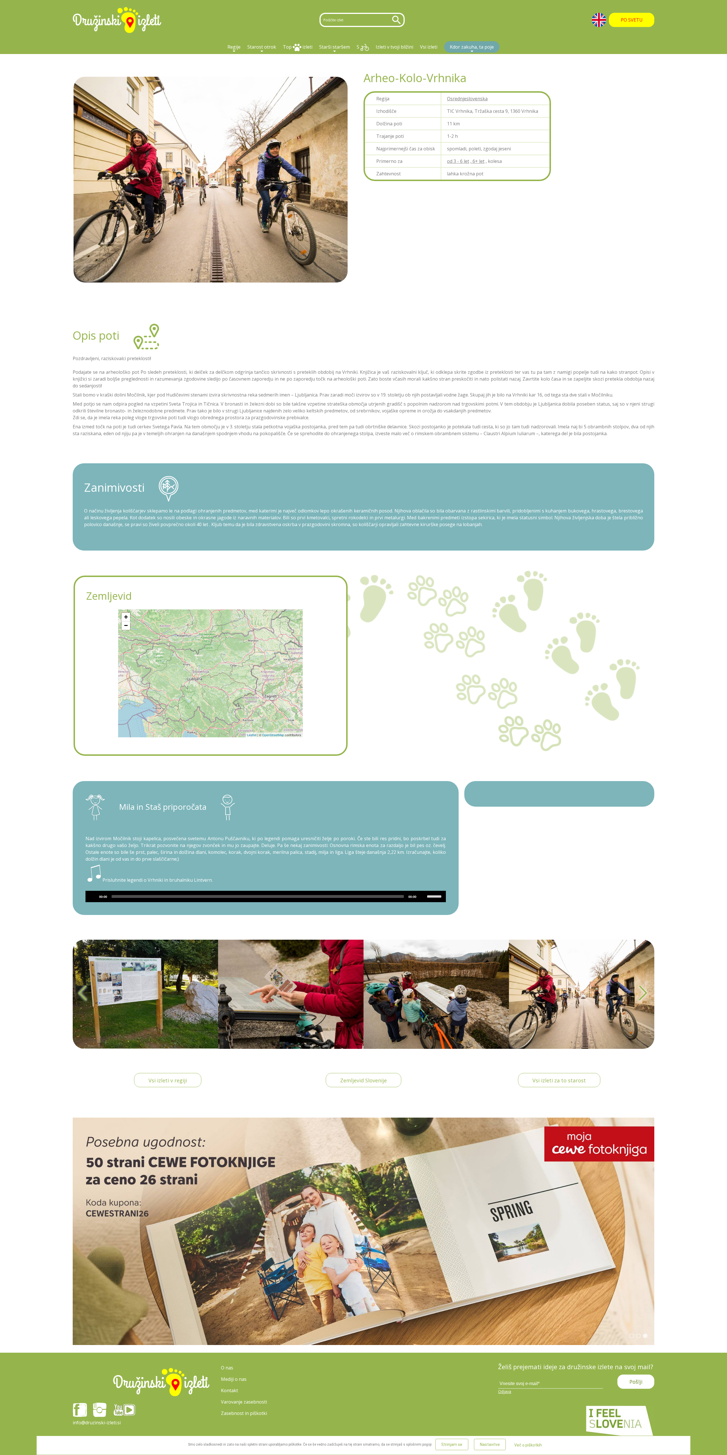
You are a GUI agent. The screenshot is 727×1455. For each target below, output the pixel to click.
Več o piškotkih (528, 1445)
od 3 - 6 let (458, 161)
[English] (599, 20)
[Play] (93, 896)
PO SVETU (632, 20)
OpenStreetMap (273, 734)
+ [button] (126, 616)
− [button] (126, 625)
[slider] (435, 896)
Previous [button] (83, 994)
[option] (145, 994)
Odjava (504, 1391)
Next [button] (643, 994)
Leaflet (251, 734)
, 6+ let (477, 161)
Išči (397, 20)
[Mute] (422, 896)
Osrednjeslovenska (467, 99)
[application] (265, 896)
